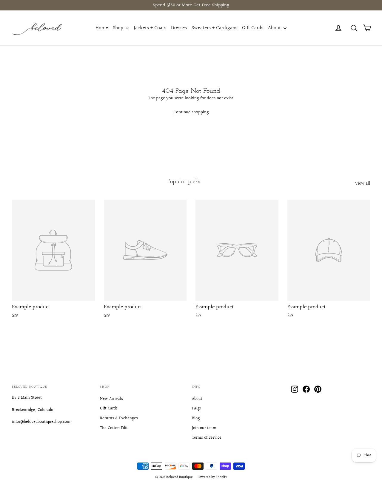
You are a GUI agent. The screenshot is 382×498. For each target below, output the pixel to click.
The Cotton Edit (114, 428)
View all (362, 183)
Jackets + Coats (150, 28)
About (275, 28)
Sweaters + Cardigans (214, 28)
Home (102, 28)
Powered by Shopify (212, 477)
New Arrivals (111, 399)
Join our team (204, 428)
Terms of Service (206, 437)
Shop (118, 28)
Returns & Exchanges (119, 418)
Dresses (179, 28)
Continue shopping (191, 112)
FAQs (196, 408)
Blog (196, 418)
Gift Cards (252, 28)
